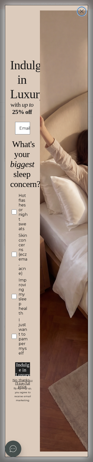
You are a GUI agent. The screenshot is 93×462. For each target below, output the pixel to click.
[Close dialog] (81, 11)
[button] (13, 449)
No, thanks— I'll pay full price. (23, 380)
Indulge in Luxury (22, 369)
